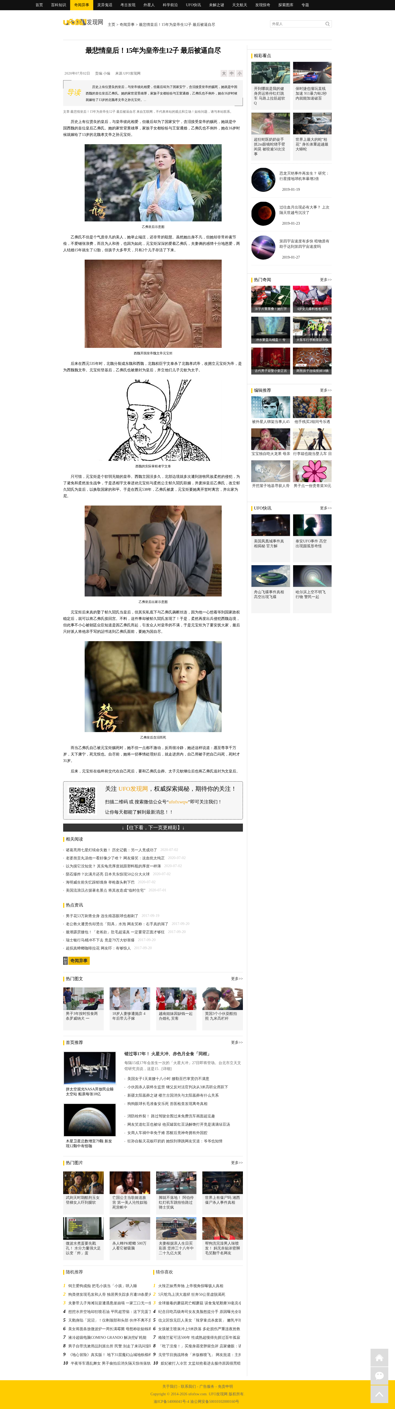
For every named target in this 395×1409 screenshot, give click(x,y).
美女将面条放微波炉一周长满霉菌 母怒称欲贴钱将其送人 (115, 1329)
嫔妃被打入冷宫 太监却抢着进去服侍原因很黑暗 (201, 1363)
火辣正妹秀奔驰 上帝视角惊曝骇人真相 (190, 1286)
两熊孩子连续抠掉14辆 (312, 371)
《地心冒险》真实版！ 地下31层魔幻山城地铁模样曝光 (114, 1355)
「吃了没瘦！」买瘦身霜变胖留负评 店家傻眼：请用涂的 (205, 1346)
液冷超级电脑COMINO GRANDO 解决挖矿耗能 (107, 1338)
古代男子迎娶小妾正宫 (271, 371)
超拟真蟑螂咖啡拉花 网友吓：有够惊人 (98, 948)
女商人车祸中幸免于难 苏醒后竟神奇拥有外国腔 (167, 1133)
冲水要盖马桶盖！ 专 (271, 340)
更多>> (237, 979)
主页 (111, 25)
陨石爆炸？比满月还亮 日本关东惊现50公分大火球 (108, 874)
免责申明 (225, 1387)
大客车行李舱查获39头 (312, 340)
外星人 (149, 5)
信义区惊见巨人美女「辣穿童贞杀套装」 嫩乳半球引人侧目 (207, 1320)
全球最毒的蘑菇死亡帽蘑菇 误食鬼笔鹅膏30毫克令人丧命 (205, 1303)
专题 (305, 5)
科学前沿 (170, 5)
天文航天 (239, 5)
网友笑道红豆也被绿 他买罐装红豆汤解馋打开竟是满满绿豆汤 (178, 1124)
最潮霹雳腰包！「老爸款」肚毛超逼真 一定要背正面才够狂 (115, 932)
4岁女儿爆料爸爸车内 (312, 309)
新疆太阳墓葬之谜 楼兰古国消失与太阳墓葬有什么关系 (173, 1095)
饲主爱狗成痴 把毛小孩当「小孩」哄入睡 (102, 1286)
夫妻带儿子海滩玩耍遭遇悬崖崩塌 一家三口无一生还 (112, 1303)
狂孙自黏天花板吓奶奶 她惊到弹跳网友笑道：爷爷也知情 (174, 1141)
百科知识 (58, 5)
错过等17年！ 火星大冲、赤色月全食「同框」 (167, 1053)
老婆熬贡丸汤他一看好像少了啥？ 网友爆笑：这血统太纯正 (115, 858)
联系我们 (188, 1387)
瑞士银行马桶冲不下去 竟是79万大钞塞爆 (100, 940)
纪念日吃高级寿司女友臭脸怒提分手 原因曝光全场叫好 (204, 1312)
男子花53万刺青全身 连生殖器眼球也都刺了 (102, 916)
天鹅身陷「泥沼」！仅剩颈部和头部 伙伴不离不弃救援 (114, 1320)
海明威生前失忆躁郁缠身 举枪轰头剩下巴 (100, 882)
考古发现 (127, 5)
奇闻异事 (81, 5)
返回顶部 (379, 1394)
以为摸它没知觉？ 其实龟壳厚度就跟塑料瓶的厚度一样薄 (113, 866)
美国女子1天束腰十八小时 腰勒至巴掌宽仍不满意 (168, 1079)
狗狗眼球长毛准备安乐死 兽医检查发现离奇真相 (167, 1104)
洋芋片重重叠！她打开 (271, 309)
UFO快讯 (193, 5)
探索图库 (285, 5)
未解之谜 (216, 5)
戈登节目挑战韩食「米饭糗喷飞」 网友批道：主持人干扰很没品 (211, 1355)
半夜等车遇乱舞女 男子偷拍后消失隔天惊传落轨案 (113, 1363)
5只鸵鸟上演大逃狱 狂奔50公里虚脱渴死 (191, 1295)
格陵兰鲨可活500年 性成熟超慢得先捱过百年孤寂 (199, 1338)
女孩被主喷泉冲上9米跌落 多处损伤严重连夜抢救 (199, 1329)
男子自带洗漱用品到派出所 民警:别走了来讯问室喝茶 (112, 1346)
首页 (39, 5)
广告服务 (206, 1387)
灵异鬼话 (104, 5)
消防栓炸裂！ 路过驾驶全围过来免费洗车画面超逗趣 (171, 1116)
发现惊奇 (262, 5)
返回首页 (379, 1357)
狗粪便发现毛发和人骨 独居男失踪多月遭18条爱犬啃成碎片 (117, 1295)
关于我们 (169, 1387)
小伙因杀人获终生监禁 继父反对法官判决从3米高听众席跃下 (177, 1087)
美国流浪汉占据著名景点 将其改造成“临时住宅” (105, 890)
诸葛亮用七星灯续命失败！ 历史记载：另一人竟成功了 (111, 850)
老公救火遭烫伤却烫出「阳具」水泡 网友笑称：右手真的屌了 (117, 924)
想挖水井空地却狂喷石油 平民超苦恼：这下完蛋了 (110, 1312)
